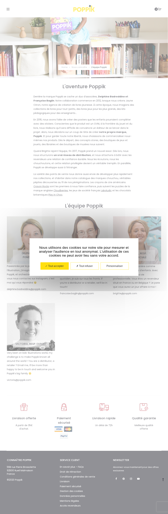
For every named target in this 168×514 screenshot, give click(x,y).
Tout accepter (55, 265)
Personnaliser (114, 265)
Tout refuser (85, 265)
